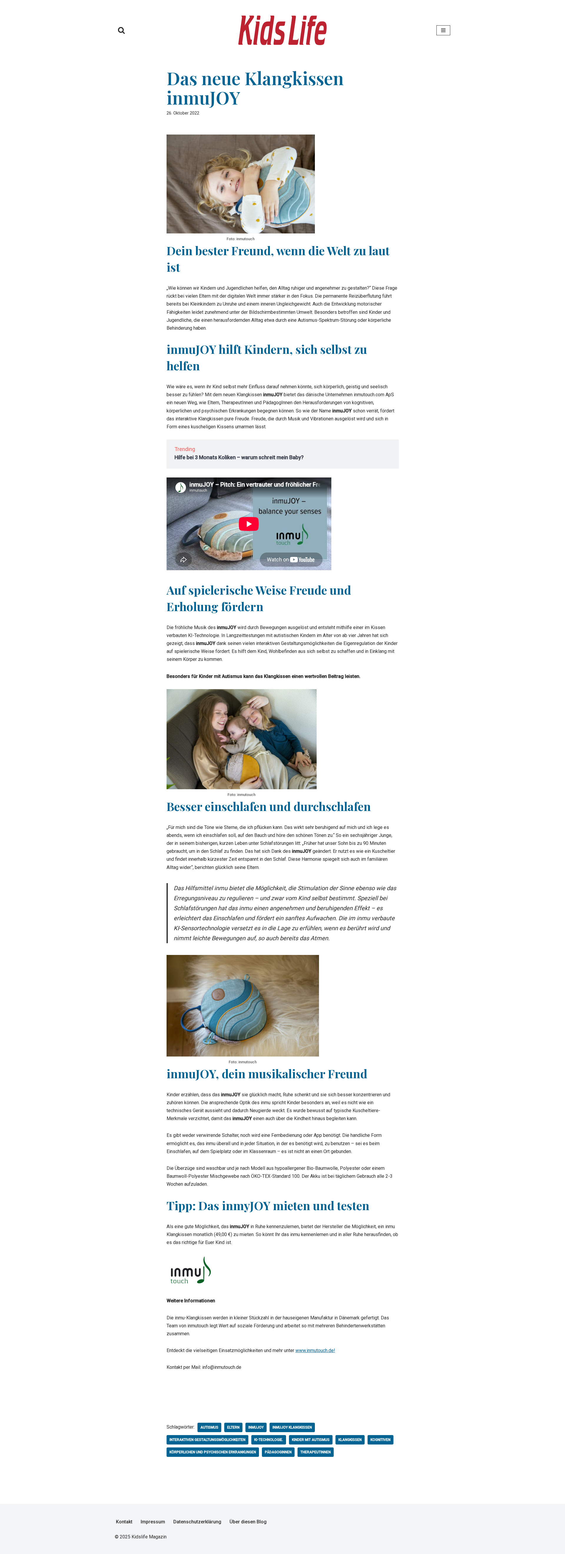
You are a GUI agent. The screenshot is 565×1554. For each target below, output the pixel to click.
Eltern (233, 1427)
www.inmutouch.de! (315, 1350)
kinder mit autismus (311, 1440)
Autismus (209, 1427)
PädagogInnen (278, 1452)
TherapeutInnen (315, 1452)
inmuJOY (256, 1427)
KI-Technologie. (268, 1440)
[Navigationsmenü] (443, 30)
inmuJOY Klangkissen (292, 1427)
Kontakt (124, 1522)
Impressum (153, 1522)
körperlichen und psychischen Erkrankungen (213, 1452)
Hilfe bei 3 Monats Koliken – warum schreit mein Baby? (239, 457)
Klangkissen (350, 1440)
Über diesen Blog (248, 1522)
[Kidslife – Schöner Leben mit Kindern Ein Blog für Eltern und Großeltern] (282, 30)
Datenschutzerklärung (197, 1522)
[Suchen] (121, 30)
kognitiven (380, 1440)
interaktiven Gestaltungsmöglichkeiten (207, 1440)
